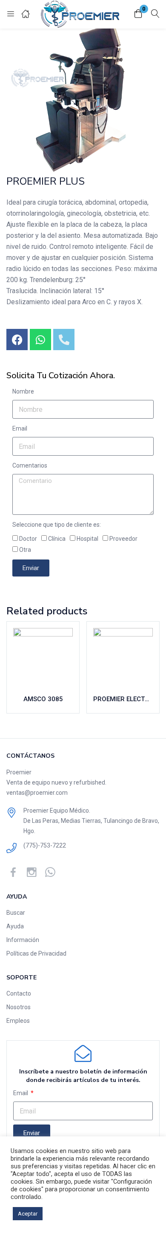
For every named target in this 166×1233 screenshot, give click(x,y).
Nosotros (18, 1007)
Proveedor (123, 538)
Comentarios (29, 465)
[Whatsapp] (40, 339)
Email (19, 428)
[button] (138, 14)
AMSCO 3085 (43, 699)
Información (22, 939)
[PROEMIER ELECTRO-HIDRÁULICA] (123, 658)
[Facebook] (17, 339)
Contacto (18, 993)
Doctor (28, 538)
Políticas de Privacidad (36, 953)
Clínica (57, 538)
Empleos (18, 1020)
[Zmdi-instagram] (31, 872)
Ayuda (15, 926)
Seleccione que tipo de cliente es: (56, 524)
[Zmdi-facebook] (13, 872)
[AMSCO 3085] (43, 658)
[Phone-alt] (63, 339)
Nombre (23, 391)
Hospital (87, 538)
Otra (25, 549)
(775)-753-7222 (44, 845)
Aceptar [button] (27, 1213)
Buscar (15, 912)
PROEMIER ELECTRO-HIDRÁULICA (123, 699)
